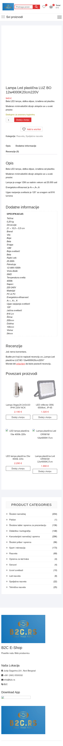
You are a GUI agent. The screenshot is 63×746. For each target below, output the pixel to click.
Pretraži (36, 7)
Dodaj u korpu (22, 119)
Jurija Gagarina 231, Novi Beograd (19, 670)
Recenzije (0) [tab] (12, 151)
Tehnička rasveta (17, 587)
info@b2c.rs (9, 679)
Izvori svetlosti (16, 570)
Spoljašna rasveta (34, 136)
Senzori (13, 564)
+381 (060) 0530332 (13, 675)
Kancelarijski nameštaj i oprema (24, 536)
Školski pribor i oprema (20, 542)
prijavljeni (20, 363)
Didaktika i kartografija (19, 530)
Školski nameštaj (17, 513)
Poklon (12, 519)
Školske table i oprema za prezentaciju (27, 525)
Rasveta (20, 136)
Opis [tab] (8, 145)
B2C (5, 684)
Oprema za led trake (19, 558)
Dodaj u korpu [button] (18, 417)
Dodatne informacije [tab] (26, 145)
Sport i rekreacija (17, 547)
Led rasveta (15, 575)
